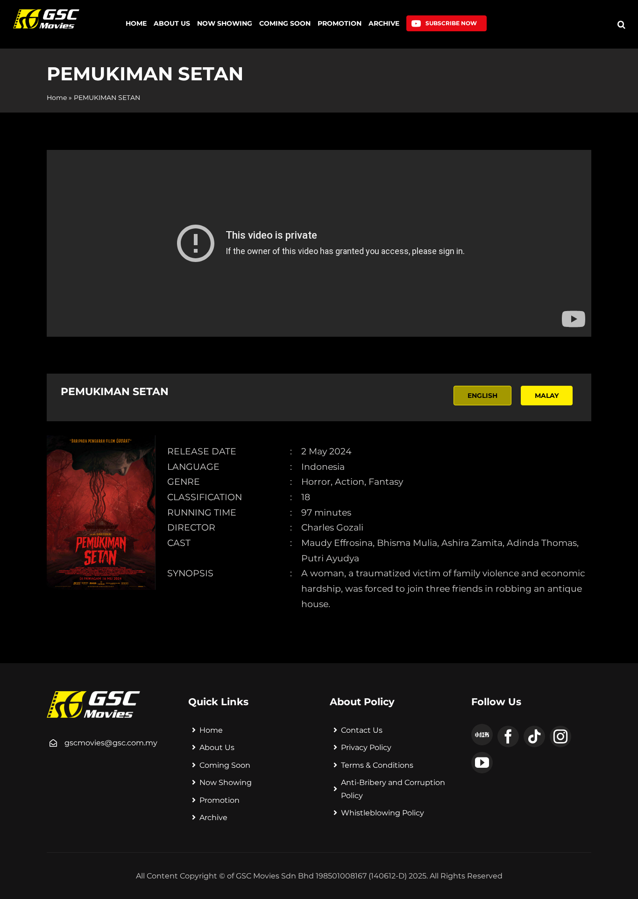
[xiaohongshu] (482, 734)
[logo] (46, 12)
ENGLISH (482, 395)
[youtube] (482, 762)
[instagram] (560, 736)
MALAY (547, 395)
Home (57, 97)
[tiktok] (534, 736)
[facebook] (508, 736)
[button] (621, 24)
